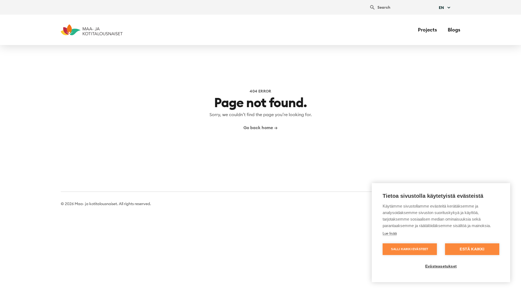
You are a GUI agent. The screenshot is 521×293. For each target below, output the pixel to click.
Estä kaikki (472, 249)
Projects (427, 30)
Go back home (260, 127)
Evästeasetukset (441, 266)
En (441, 7)
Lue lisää (390, 233)
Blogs (454, 30)
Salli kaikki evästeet (409, 249)
